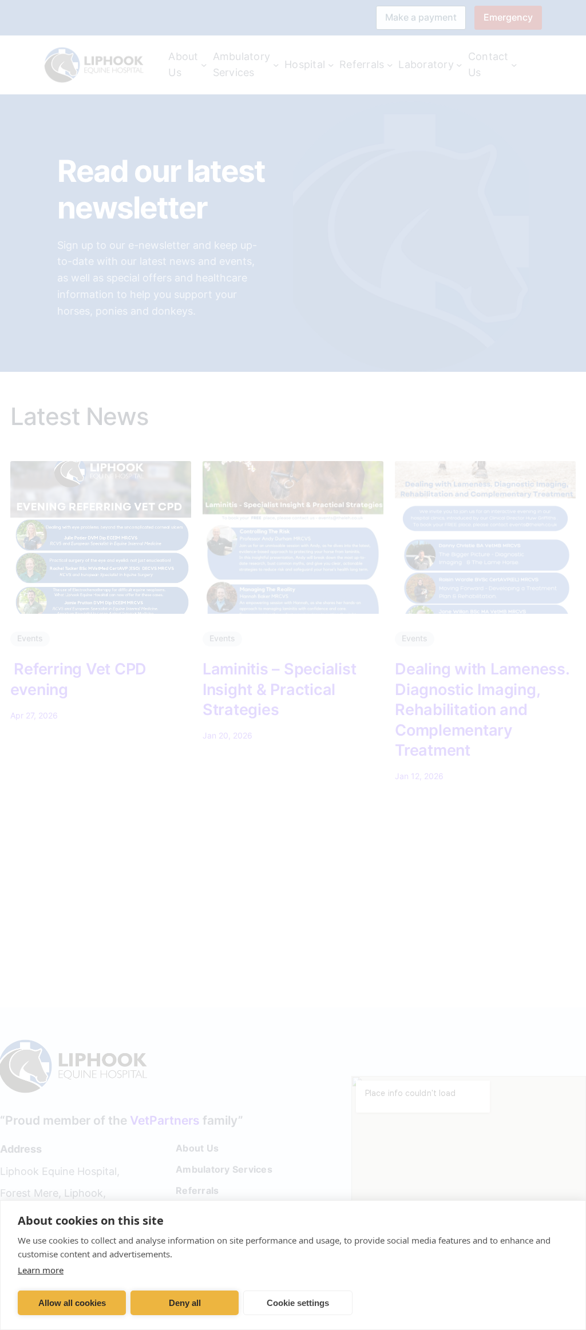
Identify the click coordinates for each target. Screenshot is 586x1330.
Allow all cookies (72, 1303)
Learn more (41, 1270)
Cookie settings (298, 1303)
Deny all (185, 1303)
